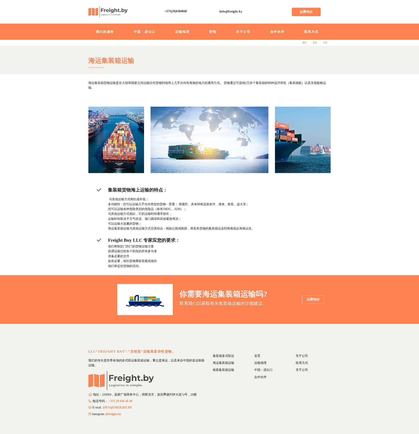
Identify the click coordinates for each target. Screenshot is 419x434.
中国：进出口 (144, 31)
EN (315, 43)
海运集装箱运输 (223, 363)
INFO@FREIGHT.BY (117, 407)
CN (325, 43)
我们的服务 (105, 31)
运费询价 (306, 12)
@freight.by (113, 414)
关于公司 (243, 31)
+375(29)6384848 (176, 11)
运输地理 (182, 31)
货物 (212, 31)
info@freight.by (231, 11)
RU (305, 43)
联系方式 (311, 31)
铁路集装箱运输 (223, 370)
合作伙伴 (277, 31)
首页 (257, 356)
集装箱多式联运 (223, 356)
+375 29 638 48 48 (120, 401)
